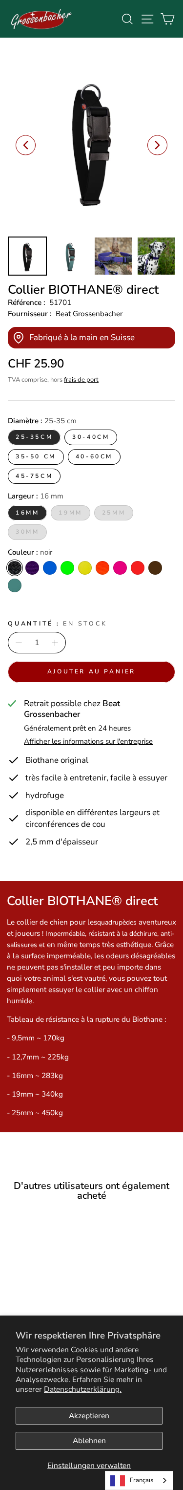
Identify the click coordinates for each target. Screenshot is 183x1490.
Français (141, 1480)
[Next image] (157, 145)
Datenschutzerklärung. (83, 1389)
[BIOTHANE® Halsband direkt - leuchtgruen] (51, 1314)
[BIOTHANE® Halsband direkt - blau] (39, 1314)
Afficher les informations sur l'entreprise (88, 741)
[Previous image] (26, 145)
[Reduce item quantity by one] (19, 643)
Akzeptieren (89, 1415)
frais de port (81, 379)
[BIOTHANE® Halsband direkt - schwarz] (17, 1314)
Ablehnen (89, 1440)
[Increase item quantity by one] (55, 643)
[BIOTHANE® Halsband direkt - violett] (28, 1314)
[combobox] (139, 1480)
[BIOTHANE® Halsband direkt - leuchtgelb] (62, 1314)
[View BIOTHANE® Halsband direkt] (27, 256)
